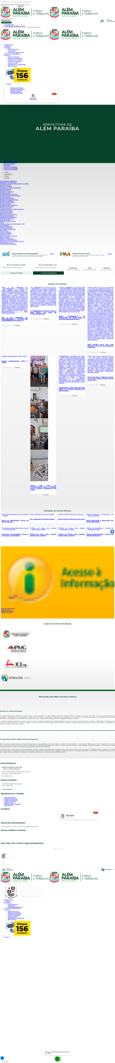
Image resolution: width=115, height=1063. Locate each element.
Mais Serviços (12, 66)
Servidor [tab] (6, 176)
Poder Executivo (13, 49)
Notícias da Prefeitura (15, 58)
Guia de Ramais (7, 789)
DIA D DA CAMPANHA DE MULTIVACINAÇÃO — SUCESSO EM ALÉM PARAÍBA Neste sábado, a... (14, 319)
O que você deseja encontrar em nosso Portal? (15, 4)
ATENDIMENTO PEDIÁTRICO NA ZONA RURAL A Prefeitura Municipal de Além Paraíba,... (72, 389)
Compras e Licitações (10, 167)
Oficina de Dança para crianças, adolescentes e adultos (71, 534)
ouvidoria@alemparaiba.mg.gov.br (14, 26)
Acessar (52, 253)
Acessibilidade (8, 861)
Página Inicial (8, 45)
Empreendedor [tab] (8, 174)
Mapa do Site (8, 862)
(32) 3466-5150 (9, 24)
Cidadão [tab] (6, 172)
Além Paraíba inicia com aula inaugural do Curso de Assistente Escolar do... (100, 346)
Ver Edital (109, 253)
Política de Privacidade (10, 169)
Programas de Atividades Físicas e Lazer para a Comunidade (15, 534)
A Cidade (7, 46)
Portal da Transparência (12, 54)
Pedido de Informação (15, 60)
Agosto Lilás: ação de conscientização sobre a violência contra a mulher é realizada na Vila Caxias (43, 488)
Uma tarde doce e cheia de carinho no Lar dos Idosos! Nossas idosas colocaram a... (100, 378)
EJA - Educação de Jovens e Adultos (42, 519)
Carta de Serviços (14, 57)
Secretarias (11, 51)
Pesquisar (20, 6)
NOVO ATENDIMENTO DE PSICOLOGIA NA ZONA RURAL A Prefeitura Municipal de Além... (72, 317)
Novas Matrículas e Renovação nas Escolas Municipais (100, 521)
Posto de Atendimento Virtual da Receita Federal (15, 521)
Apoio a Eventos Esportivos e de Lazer (71, 519)
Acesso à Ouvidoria (14, 61)
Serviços (7, 55)
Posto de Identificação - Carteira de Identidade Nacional (100, 534)
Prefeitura (7, 48)
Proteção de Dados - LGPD (12, 865)
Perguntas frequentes (16, 273)
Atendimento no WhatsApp (17, 64)
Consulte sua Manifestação (49, 273)
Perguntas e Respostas (11, 168)
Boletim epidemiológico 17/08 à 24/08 (14, 361)
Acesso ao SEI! (13, 63)
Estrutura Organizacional (16, 52)
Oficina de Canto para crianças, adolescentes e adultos (43, 534)
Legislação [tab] (7, 178)
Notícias (17, 325)
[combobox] (9, 6)
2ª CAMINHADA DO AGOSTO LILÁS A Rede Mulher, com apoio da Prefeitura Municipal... (43, 312)
